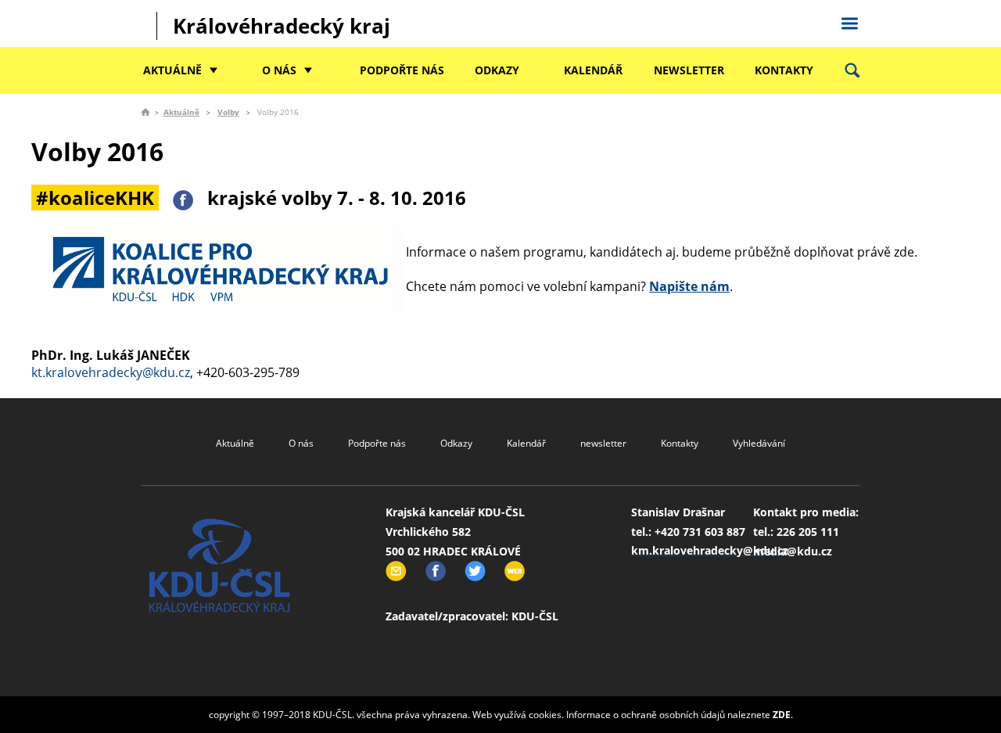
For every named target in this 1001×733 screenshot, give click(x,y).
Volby (228, 111)
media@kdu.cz (792, 551)
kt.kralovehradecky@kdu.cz (110, 372)
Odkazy (497, 70)
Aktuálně (172, 70)
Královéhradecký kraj (281, 26)
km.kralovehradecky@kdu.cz (709, 550)
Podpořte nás (402, 70)
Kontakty (784, 70)
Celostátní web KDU (849, 21)
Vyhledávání (759, 443)
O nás (279, 70)
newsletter (689, 70)
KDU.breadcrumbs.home (145, 112)
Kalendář (593, 70)
